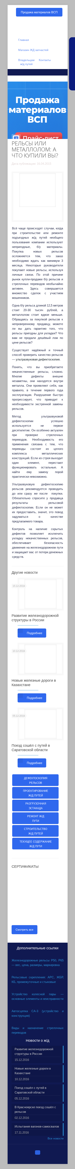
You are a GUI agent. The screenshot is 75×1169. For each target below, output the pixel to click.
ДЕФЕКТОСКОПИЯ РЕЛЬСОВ (35, 780)
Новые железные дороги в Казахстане (33, 1071)
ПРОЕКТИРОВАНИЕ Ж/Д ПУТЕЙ (35, 793)
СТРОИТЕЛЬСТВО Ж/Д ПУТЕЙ (35, 831)
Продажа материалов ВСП (39, 12)
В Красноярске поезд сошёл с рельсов (35, 1109)
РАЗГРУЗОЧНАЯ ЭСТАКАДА (35, 806)
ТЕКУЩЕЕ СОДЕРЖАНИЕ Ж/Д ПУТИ (36, 844)
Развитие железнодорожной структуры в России (34, 1051)
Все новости (56, 1138)
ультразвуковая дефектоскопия (38, 359)
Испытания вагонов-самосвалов (37, 1126)
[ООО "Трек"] (38, 28)
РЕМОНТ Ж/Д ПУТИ (35, 818)
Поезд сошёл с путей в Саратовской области (30, 1090)
